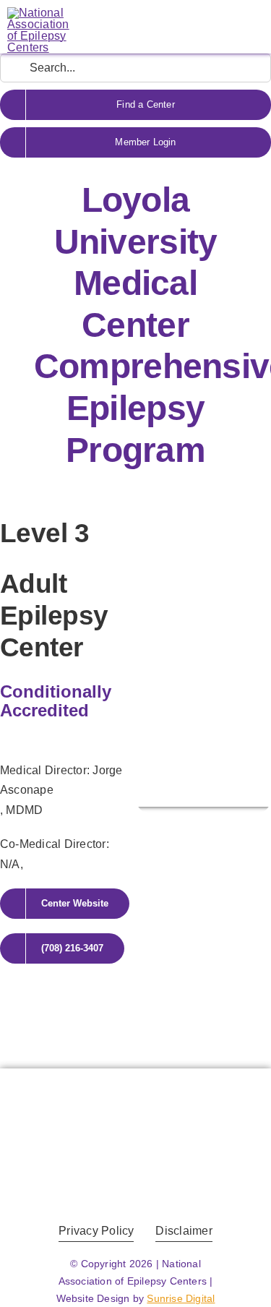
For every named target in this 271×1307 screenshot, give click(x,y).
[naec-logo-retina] (135, 1095)
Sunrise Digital (181, 1298)
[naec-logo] (38, 13)
